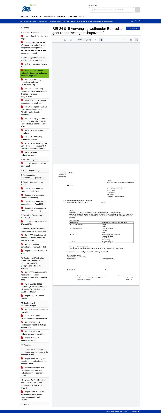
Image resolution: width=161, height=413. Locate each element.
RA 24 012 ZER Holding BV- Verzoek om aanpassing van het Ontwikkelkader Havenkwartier (34, 145)
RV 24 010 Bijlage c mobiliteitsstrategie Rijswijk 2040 (33, 332)
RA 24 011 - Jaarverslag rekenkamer (32, 131)
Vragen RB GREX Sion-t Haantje (32, 297)
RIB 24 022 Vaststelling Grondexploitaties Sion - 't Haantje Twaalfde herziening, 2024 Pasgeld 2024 (34, 92)
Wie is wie (61, 16)
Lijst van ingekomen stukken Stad (34, 65)
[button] (137, 10)
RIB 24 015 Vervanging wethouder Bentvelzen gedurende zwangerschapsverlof (34, 73)
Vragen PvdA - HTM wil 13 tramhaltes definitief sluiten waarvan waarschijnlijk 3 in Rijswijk (33, 396)
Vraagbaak (73, 16)
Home (34, 21)
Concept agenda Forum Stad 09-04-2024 (34, 164)
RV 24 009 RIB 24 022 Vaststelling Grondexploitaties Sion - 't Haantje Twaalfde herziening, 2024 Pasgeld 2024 (34, 288)
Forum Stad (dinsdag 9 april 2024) (59, 21)
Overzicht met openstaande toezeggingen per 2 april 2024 (33, 203)
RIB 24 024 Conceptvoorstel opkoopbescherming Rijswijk (34, 101)
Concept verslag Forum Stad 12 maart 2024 (34, 223)
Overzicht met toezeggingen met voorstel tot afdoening (33, 209)
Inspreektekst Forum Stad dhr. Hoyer (34, 37)
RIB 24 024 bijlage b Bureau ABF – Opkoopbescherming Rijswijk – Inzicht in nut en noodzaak (34, 111)
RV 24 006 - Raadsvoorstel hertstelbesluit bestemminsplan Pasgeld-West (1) (33, 237)
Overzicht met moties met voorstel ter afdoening (32, 196)
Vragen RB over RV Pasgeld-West (34, 252)
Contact (82, 16)
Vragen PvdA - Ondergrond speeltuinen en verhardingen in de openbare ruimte (34, 361)
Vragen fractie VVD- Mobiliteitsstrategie (30, 339)
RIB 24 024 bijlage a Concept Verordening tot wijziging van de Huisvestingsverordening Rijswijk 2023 (34, 122)
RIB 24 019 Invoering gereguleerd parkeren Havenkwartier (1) (31, 82)
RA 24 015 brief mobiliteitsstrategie (29, 153)
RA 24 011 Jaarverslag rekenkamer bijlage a (31, 138)
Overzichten (49, 16)
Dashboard (24, 16)
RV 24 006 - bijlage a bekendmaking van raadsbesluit (33, 245)
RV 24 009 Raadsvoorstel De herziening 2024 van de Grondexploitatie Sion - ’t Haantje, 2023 (34, 276)
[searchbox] (111, 10)
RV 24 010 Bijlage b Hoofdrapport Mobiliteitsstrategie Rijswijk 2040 (33, 324)
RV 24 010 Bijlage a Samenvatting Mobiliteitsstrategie (34, 317)
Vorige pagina (134, 28)
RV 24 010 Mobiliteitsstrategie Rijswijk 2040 (34, 310)
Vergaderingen (36, 16)
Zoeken (91, 5)
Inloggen (135, 411)
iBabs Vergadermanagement (116, 411)
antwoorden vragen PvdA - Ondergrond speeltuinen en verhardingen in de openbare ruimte (33, 371)
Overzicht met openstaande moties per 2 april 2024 (33, 190)
